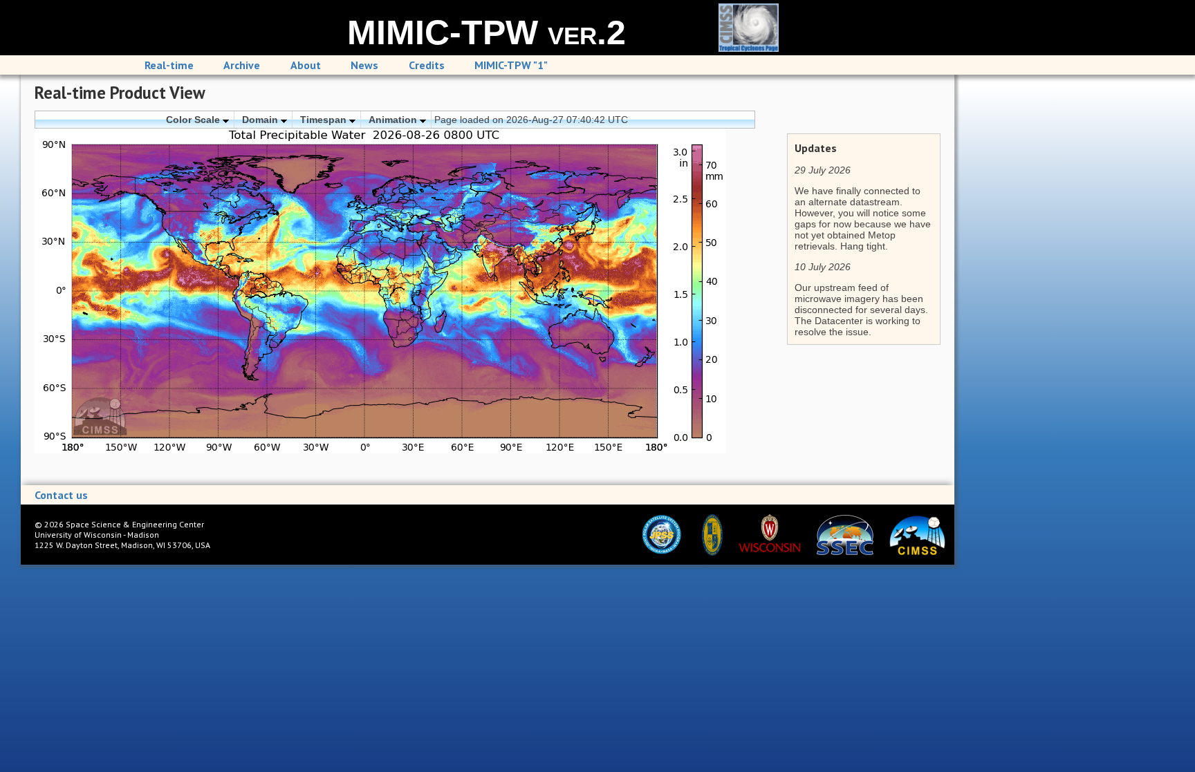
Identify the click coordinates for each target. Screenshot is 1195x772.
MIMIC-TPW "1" (511, 65)
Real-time (169, 65)
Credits (427, 65)
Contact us (61, 495)
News (364, 65)
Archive (241, 65)
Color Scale (194, 119)
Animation (394, 119)
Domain (261, 119)
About (305, 65)
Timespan (324, 119)
